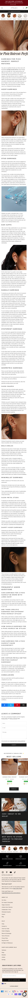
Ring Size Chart (5, 940)
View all (14, 788)
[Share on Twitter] (11, 705)
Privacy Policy (4, 718)
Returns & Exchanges (6, 933)
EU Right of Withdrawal (7, 943)
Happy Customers (6, 905)
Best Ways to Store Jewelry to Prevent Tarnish (12, 839)
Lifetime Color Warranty (7, 907)
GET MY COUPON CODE (14, 980)
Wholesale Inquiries (6, 912)
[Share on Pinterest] (17, 705)
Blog (3, 916)
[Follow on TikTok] (15, 872)
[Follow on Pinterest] (7, 872)
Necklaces (4, 950)
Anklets (3, 957)
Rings (3, 952)
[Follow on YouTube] (11, 872)
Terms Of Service (5, 935)
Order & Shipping (6, 931)
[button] (24, 11)
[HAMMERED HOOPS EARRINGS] (14, 123)
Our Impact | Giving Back (7, 902)
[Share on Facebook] (4, 705)
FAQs (3, 924)
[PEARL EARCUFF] (14, 257)
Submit (14, 745)
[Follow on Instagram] (3, 872)
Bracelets (4, 955)
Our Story (4, 900)
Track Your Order (5, 928)
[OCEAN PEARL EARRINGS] (14, 198)
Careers (3, 914)
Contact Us (4, 926)
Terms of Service (13, 718)
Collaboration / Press (6, 909)
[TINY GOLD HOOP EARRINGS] (14, 559)
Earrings (3, 959)
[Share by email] (23, 705)
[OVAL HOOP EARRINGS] (14, 426)
